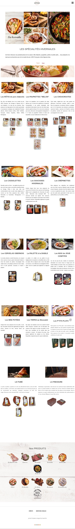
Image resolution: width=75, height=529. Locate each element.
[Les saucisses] (37, 463)
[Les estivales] (50, 463)
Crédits (31, 511)
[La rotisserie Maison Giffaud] (37, 487)
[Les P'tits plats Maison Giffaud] (62, 310)
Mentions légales (41, 511)
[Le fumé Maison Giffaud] (12, 487)
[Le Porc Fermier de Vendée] (37, 499)
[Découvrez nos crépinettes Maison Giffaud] (62, 171)
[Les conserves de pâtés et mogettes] (50, 487)
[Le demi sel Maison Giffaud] (37, 474)
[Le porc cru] (25, 463)
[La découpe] (12, 463)
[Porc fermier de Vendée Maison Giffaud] (70, 321)
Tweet (38, 63)
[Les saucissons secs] (62, 487)
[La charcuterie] (25, 487)
